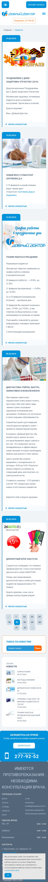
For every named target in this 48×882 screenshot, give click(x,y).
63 (25, 627)
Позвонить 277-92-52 (24, 20)
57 (17, 622)
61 (16, 627)
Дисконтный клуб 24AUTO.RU (22, 559)
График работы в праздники (22, 257)
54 (32, 617)
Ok (8, 875)
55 (39, 617)
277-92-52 (27, 756)
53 (24, 617)
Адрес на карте (9, 852)
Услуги (5, 803)
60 (40, 622)
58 (24, 622)
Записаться (24, 745)
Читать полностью (17, 124)
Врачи (4, 799)
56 (9, 622)
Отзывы (5, 807)
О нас (27, 799)
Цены (4, 815)
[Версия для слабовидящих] (5, 4)
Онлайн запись (36, 5)
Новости (6, 811)
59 (32, 622)
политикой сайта (12, 870)
